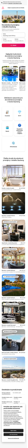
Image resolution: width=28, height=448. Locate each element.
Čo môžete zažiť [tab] (17, 392)
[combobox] (13, 35)
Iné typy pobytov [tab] (6, 392)
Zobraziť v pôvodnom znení (15, 3)
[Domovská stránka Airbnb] (3, 7)
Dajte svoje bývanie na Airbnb (16, 8)
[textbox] (7, 41)
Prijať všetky (13, 430)
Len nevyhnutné (13, 434)
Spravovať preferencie (13, 438)
